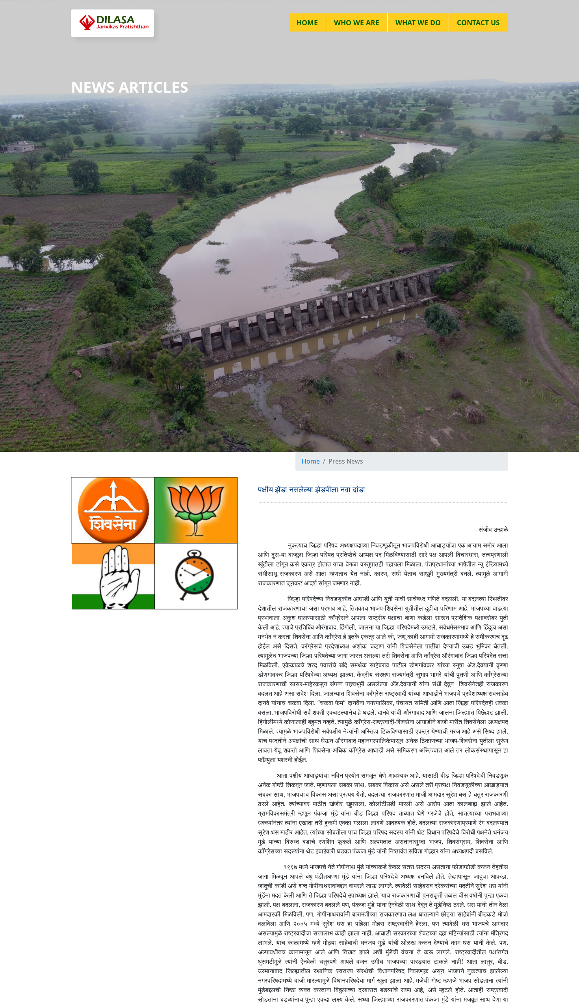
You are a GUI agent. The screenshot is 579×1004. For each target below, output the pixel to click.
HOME (307, 22)
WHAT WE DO (418, 22)
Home (311, 461)
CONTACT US (478, 22)
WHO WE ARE (356, 22)
